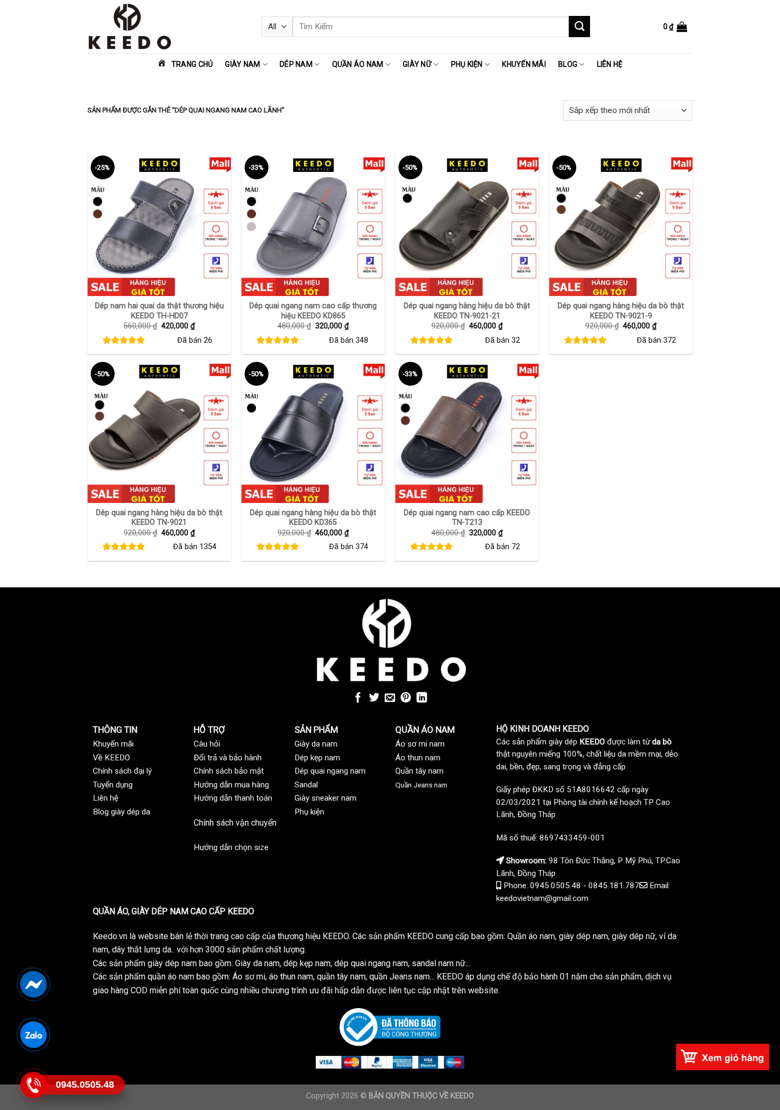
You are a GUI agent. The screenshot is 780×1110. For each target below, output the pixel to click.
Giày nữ (417, 64)
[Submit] (579, 26)
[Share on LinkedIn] (422, 698)
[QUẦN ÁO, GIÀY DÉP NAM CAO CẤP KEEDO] (167, 26)
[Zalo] (33, 1034)
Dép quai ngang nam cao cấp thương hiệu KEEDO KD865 (313, 310)
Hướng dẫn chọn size (231, 847)
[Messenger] (33, 984)
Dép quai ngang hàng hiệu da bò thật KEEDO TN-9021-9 (621, 310)
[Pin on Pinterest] (406, 698)
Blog (567, 64)
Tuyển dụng (113, 785)
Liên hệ (610, 64)
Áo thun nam (417, 757)
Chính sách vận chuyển (235, 823)
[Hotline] (33, 1084)
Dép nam (296, 64)
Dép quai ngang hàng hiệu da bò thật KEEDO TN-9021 (159, 517)
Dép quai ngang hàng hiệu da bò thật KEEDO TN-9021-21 (467, 310)
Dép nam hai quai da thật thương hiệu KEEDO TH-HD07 (159, 310)
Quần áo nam (358, 64)
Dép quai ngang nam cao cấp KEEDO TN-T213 (467, 517)
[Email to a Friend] (390, 698)
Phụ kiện (467, 64)
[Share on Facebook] (358, 698)
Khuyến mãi (524, 64)
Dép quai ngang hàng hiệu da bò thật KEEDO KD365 (313, 517)
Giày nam (242, 64)
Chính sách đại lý (122, 771)
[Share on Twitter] (374, 698)
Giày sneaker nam (325, 798)
